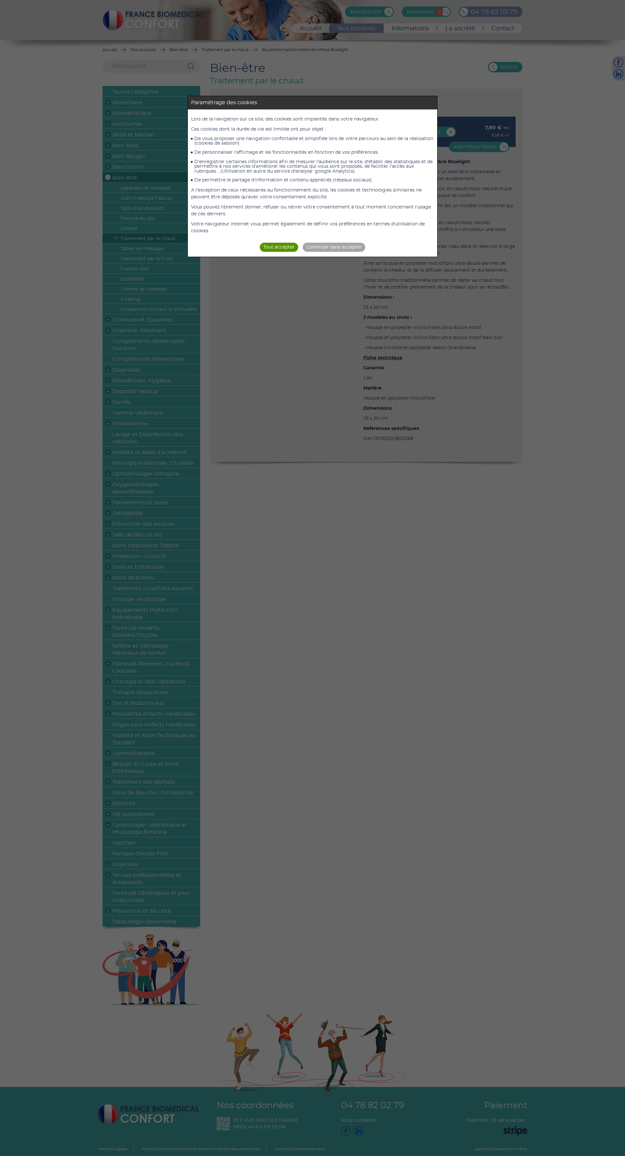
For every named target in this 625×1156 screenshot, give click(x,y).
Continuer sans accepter (334, 247)
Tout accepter (279, 247)
